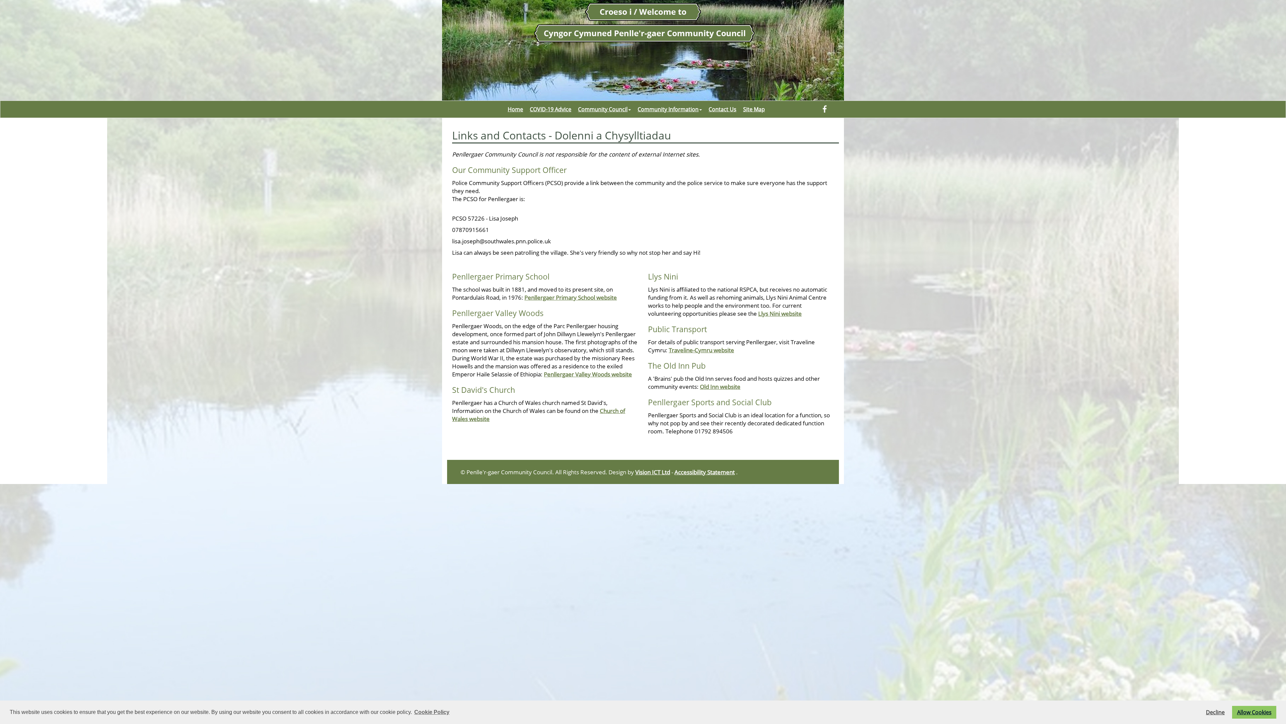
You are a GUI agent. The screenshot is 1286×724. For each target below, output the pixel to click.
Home (515, 109)
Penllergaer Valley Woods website (588, 374)
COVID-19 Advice (550, 109)
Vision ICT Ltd (652, 472)
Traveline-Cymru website (701, 350)
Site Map (754, 109)
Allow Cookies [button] (1254, 712)
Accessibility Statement (704, 472)
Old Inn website (720, 386)
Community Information (668, 109)
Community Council (603, 109)
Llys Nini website (780, 313)
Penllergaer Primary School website (570, 297)
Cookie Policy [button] (431, 712)
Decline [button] (1215, 712)
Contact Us (722, 109)
